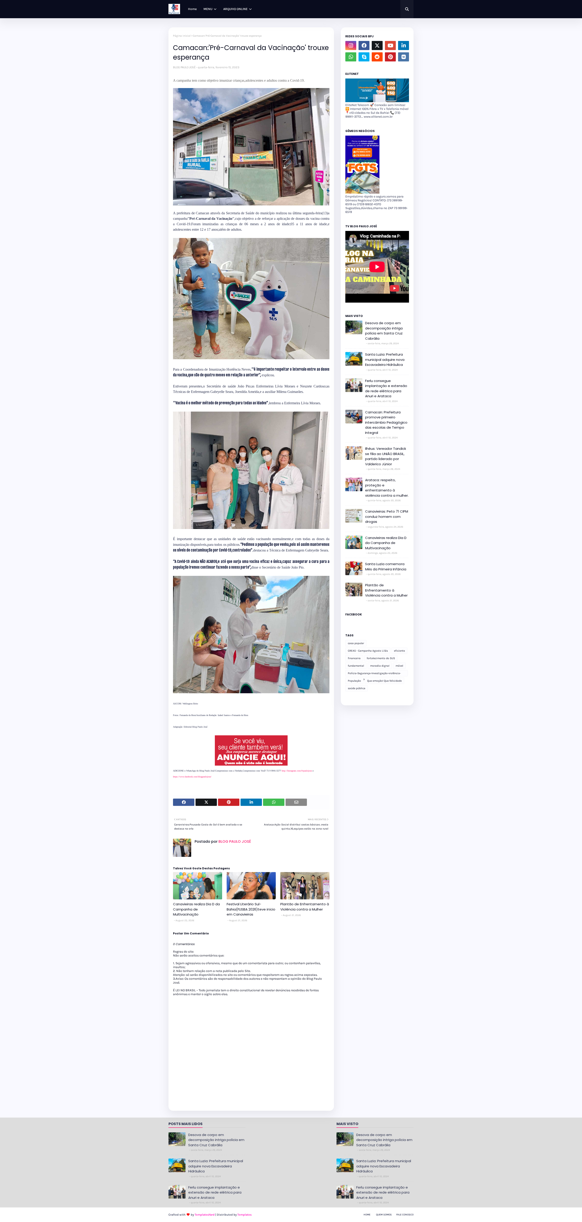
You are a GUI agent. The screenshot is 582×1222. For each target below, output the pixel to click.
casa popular (356, 643)
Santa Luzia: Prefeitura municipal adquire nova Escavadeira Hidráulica (384, 359)
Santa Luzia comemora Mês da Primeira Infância (385, 567)
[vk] (403, 56)
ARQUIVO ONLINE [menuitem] (235, 9)
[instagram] (350, 45)
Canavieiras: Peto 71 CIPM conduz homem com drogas (386, 516)
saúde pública (356, 688)
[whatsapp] (350, 56)
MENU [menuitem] (207, 9)
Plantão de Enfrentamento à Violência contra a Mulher (304, 907)
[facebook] (364, 45)
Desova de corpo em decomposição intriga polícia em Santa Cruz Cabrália (384, 331)
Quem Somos (384, 1214)
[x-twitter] (377, 45)
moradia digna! (379, 665)
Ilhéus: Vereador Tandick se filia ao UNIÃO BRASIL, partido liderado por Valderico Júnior (385, 456)
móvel (399, 665)
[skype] (364, 56)
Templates (244, 1214)
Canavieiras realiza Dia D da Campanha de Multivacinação (196, 909)
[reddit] (377, 56)
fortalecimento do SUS (381, 658)
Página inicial (182, 35)
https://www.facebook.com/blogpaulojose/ (192, 776)
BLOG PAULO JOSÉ (184, 67)
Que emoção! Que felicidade (384, 680)
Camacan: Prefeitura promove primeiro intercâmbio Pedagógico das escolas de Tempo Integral (386, 422)
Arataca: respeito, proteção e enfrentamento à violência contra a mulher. (387, 488)
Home (367, 1214)
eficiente (399, 650)
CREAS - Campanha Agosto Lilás (368, 650)
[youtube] (390, 45)
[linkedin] (403, 45)
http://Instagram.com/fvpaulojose (297, 770)
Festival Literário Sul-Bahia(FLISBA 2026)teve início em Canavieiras (251, 909)
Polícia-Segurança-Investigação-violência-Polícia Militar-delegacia (374, 674)
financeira (354, 658)
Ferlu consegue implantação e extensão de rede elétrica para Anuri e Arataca (386, 388)
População (354, 680)
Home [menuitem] (192, 9)
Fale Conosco (405, 1214)
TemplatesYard (205, 1214)
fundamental (356, 665)
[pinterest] (390, 56)
